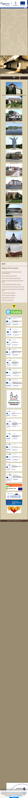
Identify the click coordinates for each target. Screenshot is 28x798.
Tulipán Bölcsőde (14, 176)
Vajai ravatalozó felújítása (8, 295)
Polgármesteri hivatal (14, 162)
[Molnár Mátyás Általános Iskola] (14, 202)
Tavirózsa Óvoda (14, 190)
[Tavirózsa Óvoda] (14, 189)
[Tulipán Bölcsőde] (14, 175)
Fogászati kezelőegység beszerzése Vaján (13, 286)
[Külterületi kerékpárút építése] (14, 482)
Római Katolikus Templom (14, 244)
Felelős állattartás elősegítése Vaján (11, 284)
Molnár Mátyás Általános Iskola (14, 203)
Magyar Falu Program (10, 268)
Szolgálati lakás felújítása (8, 293)
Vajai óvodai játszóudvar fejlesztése (11, 278)
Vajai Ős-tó (14, 135)
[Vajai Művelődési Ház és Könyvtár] (14, 229)
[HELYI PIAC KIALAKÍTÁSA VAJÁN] (14, 461)
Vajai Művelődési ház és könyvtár (14, 217)
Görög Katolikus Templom (14, 257)
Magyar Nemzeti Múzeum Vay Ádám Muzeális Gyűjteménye (14, 95)
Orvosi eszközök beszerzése (9, 276)
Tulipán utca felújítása (7, 300)
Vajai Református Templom (14, 230)
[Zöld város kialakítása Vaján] (14, 451)
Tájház (14, 122)
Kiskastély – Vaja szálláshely (14, 108)
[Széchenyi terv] (14, 490)
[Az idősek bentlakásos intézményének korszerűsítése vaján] (14, 471)
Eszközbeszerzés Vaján (8, 297)
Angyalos (14, 149)
